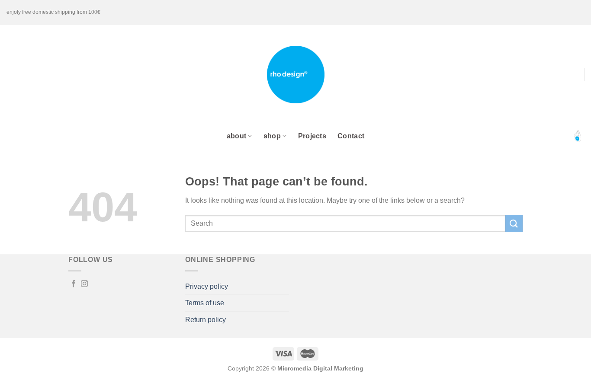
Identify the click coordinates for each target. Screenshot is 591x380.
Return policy (205, 319)
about (237, 136)
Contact (350, 136)
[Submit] (514, 223)
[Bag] (578, 136)
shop (272, 136)
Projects (312, 136)
